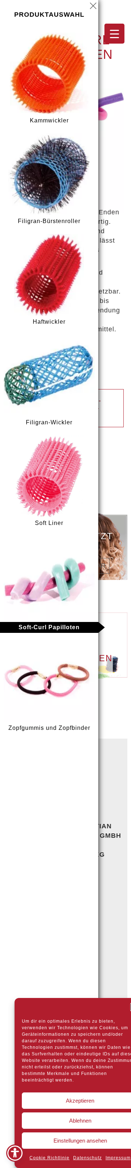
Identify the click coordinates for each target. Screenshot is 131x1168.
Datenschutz (87, 1157)
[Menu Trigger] (114, 34)
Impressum (118, 1157)
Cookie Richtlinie (49, 1157)
